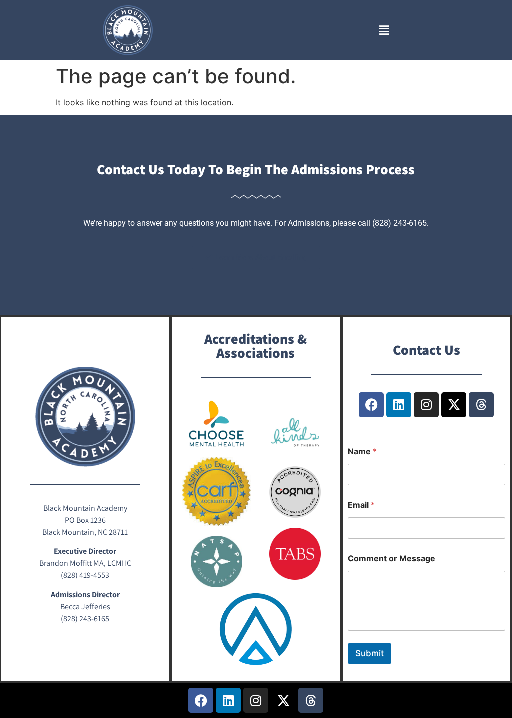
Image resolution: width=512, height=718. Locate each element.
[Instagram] (426, 404)
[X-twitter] (454, 404)
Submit (370, 653)
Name (362, 451)
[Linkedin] (399, 404)
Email (361, 505)
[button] (384, 30)
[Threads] (481, 404)
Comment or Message (392, 558)
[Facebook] (371, 404)
